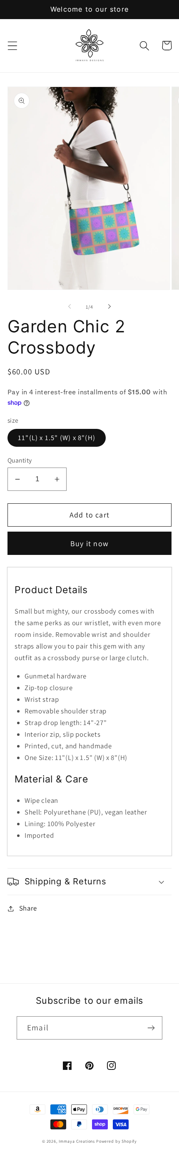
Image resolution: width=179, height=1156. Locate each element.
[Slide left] (69, 306)
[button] (13, 46)
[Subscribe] (151, 1028)
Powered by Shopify (116, 1141)
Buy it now (89, 543)
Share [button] (28, 908)
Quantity (19, 460)
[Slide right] (109, 306)
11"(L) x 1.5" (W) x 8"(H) (56, 437)
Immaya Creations (77, 1141)
